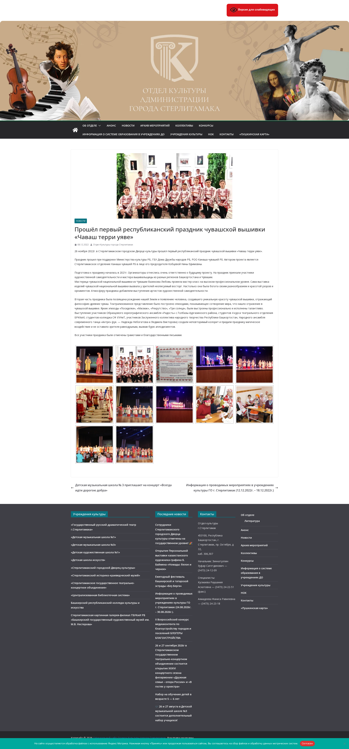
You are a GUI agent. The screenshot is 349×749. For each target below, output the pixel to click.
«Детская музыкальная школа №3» (93, 544)
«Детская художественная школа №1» (95, 552)
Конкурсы (206, 125)
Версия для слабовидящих (256, 9)
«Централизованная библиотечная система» (100, 595)
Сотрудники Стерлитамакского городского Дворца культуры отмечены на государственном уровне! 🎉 (173, 534)
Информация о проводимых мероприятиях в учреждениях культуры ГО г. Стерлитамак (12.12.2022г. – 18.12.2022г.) (230, 487)
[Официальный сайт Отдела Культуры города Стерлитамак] (174, 23)
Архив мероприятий (155, 125)
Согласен (307, 743)
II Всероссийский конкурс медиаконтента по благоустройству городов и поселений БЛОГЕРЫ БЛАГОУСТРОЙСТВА (173, 629)
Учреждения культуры (186, 134)
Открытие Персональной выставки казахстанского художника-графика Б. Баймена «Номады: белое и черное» (173, 560)
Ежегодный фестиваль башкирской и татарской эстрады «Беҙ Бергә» (171, 581)
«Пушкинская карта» (254, 134)
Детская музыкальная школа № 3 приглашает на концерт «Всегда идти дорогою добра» (123, 487)
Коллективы (184, 125)
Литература (252, 521)
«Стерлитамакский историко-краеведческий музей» (105, 575)
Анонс (111, 125)
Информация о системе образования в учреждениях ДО (124, 134)
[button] (99, 125)
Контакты (227, 134)
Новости (128, 125)
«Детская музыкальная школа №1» (93, 537)
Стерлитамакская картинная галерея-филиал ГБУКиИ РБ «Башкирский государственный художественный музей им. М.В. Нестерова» (110, 619)
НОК (211, 134)
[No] (344, 743)
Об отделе (90, 125)
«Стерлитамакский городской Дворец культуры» (103, 567)
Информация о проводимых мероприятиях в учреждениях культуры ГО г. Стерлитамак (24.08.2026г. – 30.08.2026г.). (173, 603)
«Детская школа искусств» (88, 560)
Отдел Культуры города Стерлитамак (113, 244)
